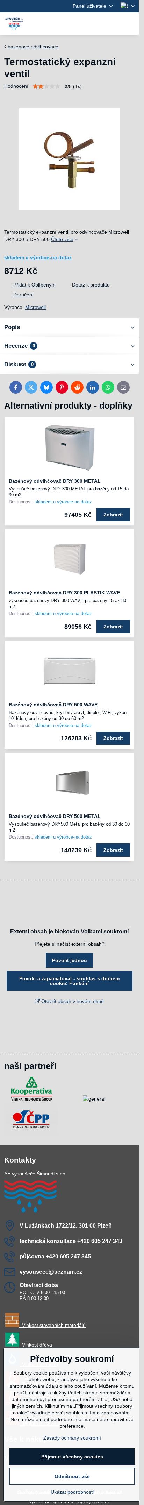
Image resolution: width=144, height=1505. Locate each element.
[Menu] (130, 23)
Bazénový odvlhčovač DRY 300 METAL (55, 481)
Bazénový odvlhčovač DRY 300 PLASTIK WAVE (64, 592)
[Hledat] (96, 23)
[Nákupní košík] (113, 23)
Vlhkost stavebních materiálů (52, 1325)
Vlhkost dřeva (35, 1345)
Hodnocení (16, 86)
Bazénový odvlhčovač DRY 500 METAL (55, 816)
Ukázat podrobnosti (72, 1492)
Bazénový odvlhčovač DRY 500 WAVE (53, 704)
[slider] (46, 86)
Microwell (35, 307)
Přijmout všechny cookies (72, 1457)
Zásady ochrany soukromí (72, 1438)
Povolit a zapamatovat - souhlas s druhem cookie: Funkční (69, 981)
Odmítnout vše (72, 1476)
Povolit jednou (69, 960)
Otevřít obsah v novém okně (72, 1001)
